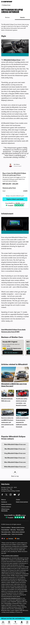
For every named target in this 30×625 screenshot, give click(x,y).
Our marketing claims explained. (11, 555)
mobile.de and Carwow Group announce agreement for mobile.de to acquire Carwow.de (22, 422)
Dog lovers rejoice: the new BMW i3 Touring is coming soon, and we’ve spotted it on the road (7, 422)
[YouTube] (15, 495)
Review (7, 17)
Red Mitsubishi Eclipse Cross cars (15, 458)
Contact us (4, 501)
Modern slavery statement (18, 532)
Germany (10, 538)
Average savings (5, 558)
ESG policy (13, 529)
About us (3, 499)
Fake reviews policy (6, 532)
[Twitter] (6, 495)
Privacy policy (20, 529)
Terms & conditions (6, 527)
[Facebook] (2, 495)
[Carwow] (6, 1)
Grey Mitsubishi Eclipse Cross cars (15, 453)
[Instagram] (11, 495)
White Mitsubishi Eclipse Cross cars (15, 466)
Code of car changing (17, 534)
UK (4, 538)
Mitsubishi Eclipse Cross (12, 60)
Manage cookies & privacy (18, 527)
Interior (22, 17)
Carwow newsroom (6, 506)
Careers (18, 499)
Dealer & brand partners (22, 501)
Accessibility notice (6, 534)
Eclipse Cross (6, 5)
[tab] (7, 17)
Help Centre (5, 484)
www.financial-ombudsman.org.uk (11, 598)
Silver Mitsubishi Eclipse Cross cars (15, 462)
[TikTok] (19, 495)
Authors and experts (6, 504)
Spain (18, 538)
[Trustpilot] (15, 205)
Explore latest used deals (15, 199)
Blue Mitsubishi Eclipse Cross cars (15, 449)
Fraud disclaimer (5, 529)
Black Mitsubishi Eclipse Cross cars (15, 444)
